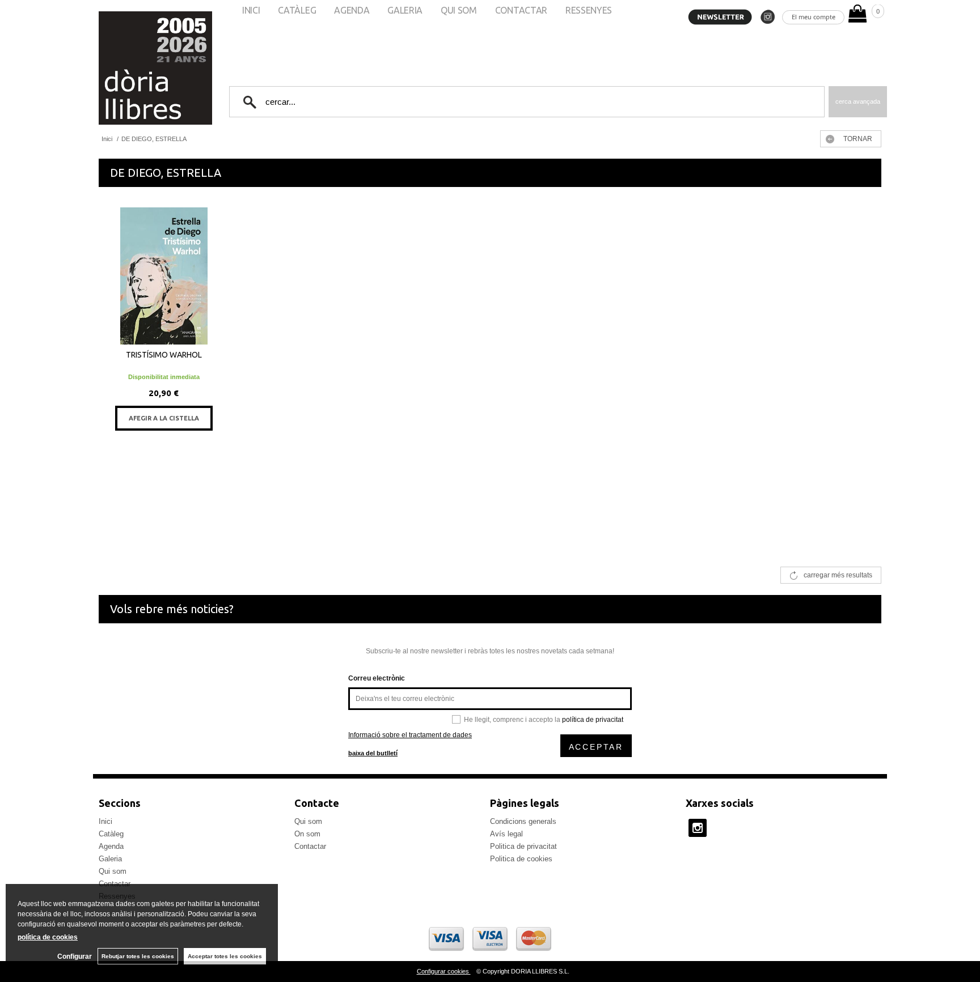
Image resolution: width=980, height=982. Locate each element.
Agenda (111, 846)
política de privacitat (592, 720)
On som (307, 834)
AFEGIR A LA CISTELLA (164, 418)
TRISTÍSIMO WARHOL (164, 354)
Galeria (110, 859)
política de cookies (48, 937)
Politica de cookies (521, 859)
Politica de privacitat (523, 846)
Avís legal (506, 834)
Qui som (112, 871)
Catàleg (111, 834)
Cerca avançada (857, 101)
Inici (105, 821)
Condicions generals (523, 821)
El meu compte (813, 16)
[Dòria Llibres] (121, 68)
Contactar (310, 846)
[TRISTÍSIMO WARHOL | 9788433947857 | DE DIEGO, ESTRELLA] (164, 276)
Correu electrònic (376, 678)
